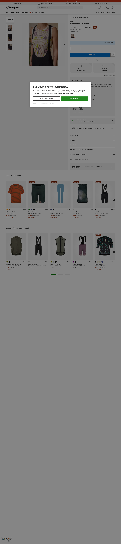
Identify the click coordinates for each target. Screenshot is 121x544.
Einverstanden (74, 98)
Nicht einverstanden (46, 98)
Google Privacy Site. (68, 93)
